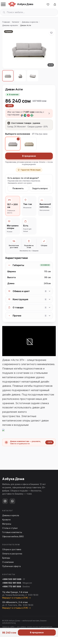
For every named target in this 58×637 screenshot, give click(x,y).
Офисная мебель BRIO (13, 536)
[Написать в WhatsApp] (12, 501)
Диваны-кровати (10, 25)
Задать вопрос (40, 188)
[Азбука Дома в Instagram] (5, 501)
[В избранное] (51, 32)
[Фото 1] (8, 75)
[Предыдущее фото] (7, 48)
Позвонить (18, 188)
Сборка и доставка (11, 549)
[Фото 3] (32, 75)
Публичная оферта (11, 566)
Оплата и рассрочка (12, 553)
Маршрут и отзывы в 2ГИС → (16, 598)
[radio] (12, 143)
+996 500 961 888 (11, 579)
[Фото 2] (20, 75)
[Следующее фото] (51, 48)
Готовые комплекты (12, 532)
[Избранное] (48, 4)
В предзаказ (29, 156)
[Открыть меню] (3, 4)
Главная (6, 22)
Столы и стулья (9, 528)
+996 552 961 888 (11, 583)
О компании (8, 562)
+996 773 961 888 (11, 586)
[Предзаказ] (55, 4)
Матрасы (6, 524)
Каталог (15, 22)
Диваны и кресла (30, 22)
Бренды (6, 558)
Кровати (6, 519)
